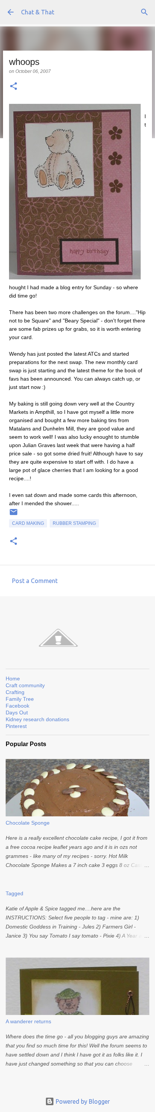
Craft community (25, 685)
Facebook (17, 706)
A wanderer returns (28, 1021)
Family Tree (20, 699)
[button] (13, 87)
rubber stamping (74, 523)
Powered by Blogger (82, 1101)
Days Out (17, 712)
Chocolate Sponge (28, 823)
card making (28, 523)
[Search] (144, 12)
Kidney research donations (37, 719)
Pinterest (16, 726)
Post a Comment (35, 580)
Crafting (15, 692)
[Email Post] (13, 515)
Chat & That (37, 12)
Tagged (14, 893)
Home (13, 679)
